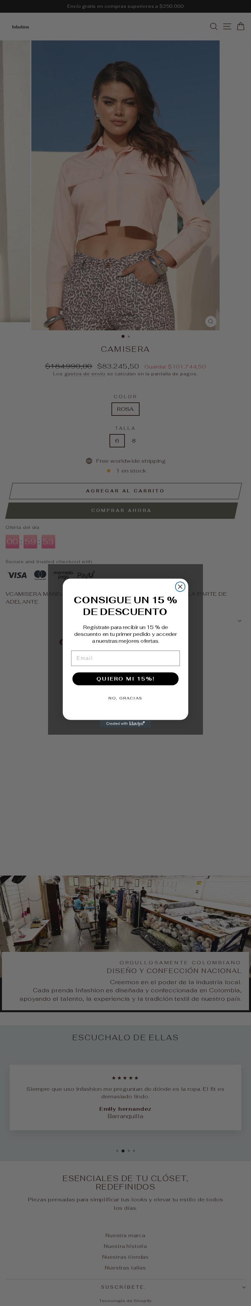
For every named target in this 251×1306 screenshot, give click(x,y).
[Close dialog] (180, 587)
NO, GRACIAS (125, 697)
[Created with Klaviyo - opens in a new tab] (125, 724)
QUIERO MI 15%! (125, 678)
